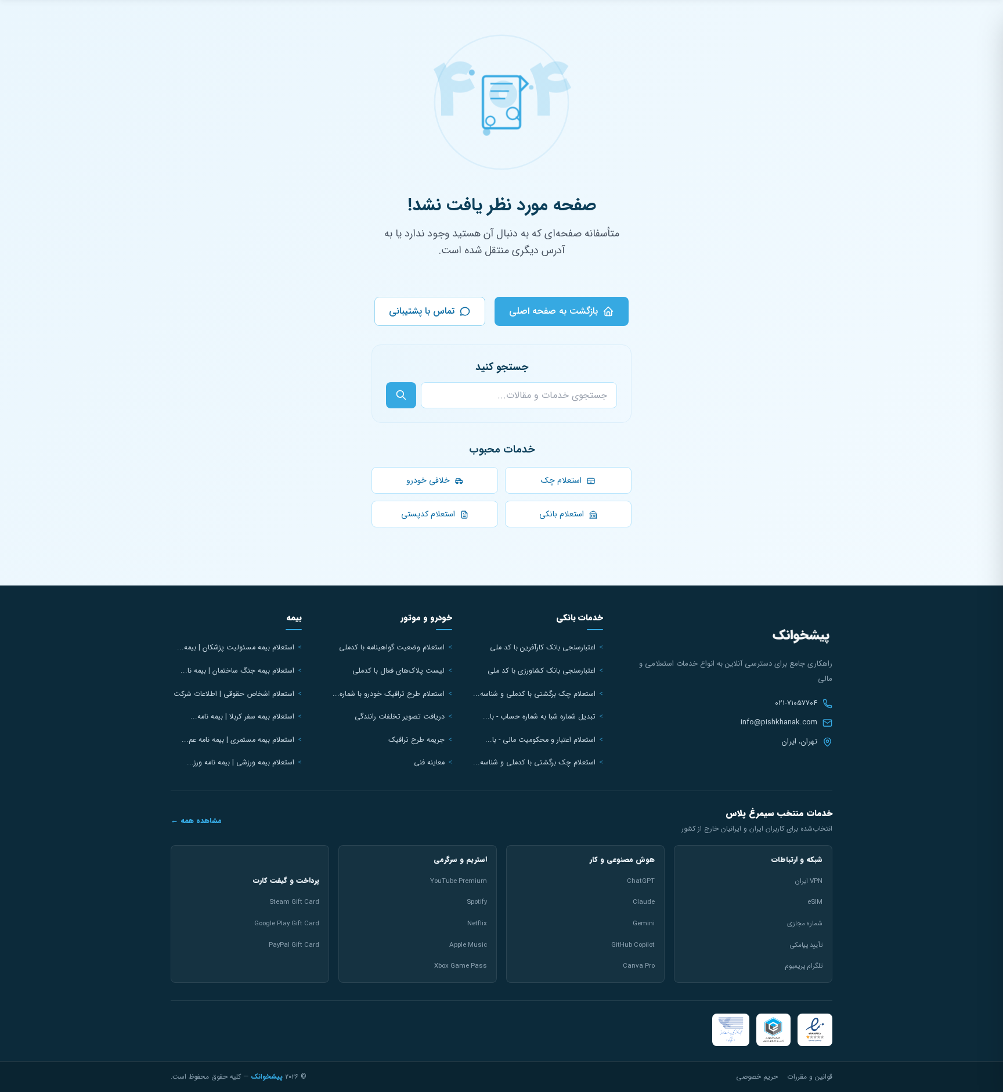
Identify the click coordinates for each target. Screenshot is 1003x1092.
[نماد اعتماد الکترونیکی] (815, 1030)
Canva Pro (639, 966)
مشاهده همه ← (196, 821)
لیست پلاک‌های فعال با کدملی (398, 671)
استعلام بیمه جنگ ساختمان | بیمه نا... (237, 671)
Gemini (644, 923)
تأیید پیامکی (805, 945)
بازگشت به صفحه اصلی (553, 311)
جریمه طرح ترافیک (416, 740)
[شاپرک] (730, 1030)
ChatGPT (641, 881)
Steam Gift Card (294, 902)
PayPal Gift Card (294, 945)
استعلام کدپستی (429, 514)
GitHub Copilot (633, 945)
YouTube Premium (458, 881)
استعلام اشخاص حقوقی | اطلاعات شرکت (234, 694)
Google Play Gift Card (286, 923)
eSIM (814, 902)
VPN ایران (808, 881)
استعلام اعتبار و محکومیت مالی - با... (540, 740)
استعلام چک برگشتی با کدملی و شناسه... (534, 694)
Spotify (477, 902)
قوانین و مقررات (809, 1076)
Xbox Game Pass (460, 966)
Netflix (477, 923)
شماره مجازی (804, 923)
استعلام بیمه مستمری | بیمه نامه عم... (238, 740)
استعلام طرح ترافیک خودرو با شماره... (389, 694)
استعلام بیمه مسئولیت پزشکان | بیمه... (235, 647)
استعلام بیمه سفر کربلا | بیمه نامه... (242, 717)
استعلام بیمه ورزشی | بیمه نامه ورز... (240, 762)
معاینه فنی (429, 762)
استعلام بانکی (562, 514)
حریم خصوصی (757, 1076)
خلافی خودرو (429, 480)
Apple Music (468, 945)
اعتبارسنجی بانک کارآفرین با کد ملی (543, 647)
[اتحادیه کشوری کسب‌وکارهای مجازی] (773, 1030)
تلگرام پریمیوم (803, 966)
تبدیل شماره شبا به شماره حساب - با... (539, 717)
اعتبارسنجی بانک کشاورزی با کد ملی (542, 671)
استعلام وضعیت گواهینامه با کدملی (392, 647)
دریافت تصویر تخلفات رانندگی (400, 717)
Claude (644, 902)
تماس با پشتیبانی (421, 311)
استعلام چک (562, 480)
